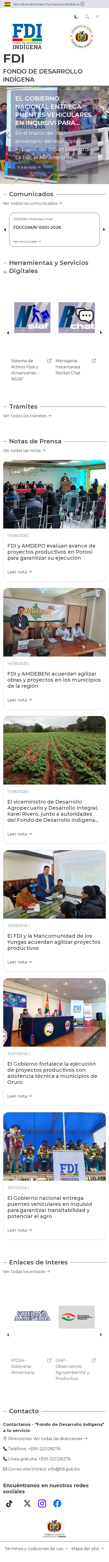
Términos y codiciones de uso (34, 1548)
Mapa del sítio (85, 1548)
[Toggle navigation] (97, 17)
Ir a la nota (27, 167)
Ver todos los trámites (25, 415)
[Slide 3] (54, 177)
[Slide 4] (63, 177)
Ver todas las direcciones (58, 1438)
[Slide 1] (36, 177)
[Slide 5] (73, 177)
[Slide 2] (45, 177)
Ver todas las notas (22, 450)
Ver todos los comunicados (30, 203)
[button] (104, 230)
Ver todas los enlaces (24, 1271)
